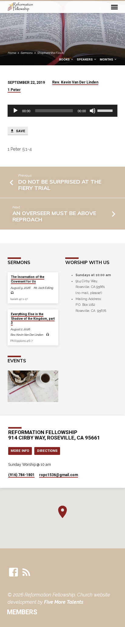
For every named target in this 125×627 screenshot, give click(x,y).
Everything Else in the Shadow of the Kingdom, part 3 (33, 318)
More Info (20, 451)
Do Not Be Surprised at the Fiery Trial (59, 184)
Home (12, 52)
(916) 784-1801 (21, 475)
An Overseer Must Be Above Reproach (54, 216)
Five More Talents (63, 602)
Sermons (27, 52)
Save (20, 131)
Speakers (85, 59)
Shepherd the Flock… (51, 52)
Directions (47, 451)
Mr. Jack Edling (43, 287)
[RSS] (26, 572)
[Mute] (93, 111)
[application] (63, 111)
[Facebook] (13, 572)
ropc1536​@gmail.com (58, 475)
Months (107, 59)
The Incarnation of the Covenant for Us (27, 279)
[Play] (15, 111)
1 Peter (14, 90)
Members (22, 612)
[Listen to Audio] (12, 293)
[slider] (105, 110)
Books (64, 59)
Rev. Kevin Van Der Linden (75, 82)
